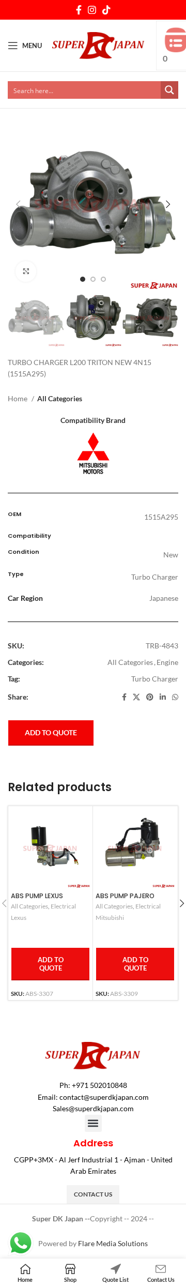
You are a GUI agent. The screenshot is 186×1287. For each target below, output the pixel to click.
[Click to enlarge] (26, 271)
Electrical (63, 906)
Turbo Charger (154, 678)
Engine (167, 662)
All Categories (59, 398)
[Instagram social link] (92, 10)
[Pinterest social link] (150, 697)
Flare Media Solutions (113, 1243)
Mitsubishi (110, 917)
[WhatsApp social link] (175, 697)
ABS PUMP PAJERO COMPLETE (125, 899)
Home (18, 398)
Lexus (18, 917)
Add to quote (51, 732)
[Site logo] (98, 44)
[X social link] (136, 697)
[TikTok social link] (106, 10)
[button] (93, 1123)
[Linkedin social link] (163, 697)
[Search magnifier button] (169, 90)
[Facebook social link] (79, 10)
